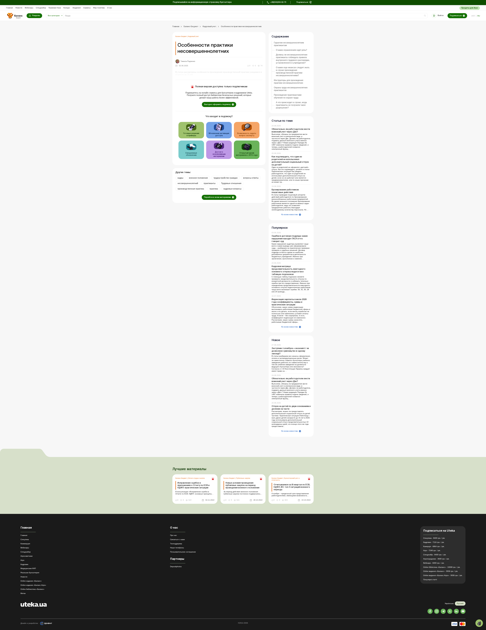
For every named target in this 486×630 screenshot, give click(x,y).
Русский (460, 603)
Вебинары (29, 8)
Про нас (173, 535)
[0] (479, 623)
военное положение (198, 178)
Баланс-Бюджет (181, 36)
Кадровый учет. (193, 36)
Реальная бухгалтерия (30, 573)
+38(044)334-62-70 (278, 2)
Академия (77, 8)
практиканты (210, 183)
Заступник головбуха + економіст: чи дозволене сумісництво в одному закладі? (290, 351)
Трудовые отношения (231, 183)
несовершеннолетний (188, 183)
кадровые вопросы (232, 189)
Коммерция (25, 544)
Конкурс (66, 8)
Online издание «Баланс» (31, 581)
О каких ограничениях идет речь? (291, 50)
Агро (22, 560)
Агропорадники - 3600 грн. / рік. (436, 559)
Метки (23, 593)
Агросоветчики (27, 556)
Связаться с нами (177, 539)
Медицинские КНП (28, 568)
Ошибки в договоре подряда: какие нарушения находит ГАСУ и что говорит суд (290, 238)
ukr (473, 16)
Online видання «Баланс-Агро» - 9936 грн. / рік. (442, 575)
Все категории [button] (54, 16)
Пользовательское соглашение (183, 552)
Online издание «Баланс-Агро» (33, 585)
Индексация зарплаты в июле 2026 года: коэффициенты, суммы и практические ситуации (289, 302)
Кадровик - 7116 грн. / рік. (433, 542)
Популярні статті (430, 580)
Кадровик (24, 564)
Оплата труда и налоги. (196, 478)
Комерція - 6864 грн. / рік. (433, 546)
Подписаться (302, 2)
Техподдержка (176, 544)
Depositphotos (176, 566)
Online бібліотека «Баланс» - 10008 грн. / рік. (441, 567)
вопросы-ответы (251, 178)
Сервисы (87, 8)
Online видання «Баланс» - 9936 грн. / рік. (440, 571)
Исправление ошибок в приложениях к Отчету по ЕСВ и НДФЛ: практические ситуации (193, 485)
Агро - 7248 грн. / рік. (432, 550)
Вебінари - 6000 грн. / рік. (433, 563)
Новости (18, 8)
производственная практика (191, 189)
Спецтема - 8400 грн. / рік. (434, 538)
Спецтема (25, 539)
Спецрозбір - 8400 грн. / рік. (434, 555)
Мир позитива (99, 8)
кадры (180, 178)
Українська (449, 603)
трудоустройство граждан (226, 178)
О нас (109, 8)
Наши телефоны (177, 548)
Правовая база (54, 8)
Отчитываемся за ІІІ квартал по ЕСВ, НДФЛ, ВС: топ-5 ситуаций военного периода (292, 487)
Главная (9, 8)
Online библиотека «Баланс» (32, 589)
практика (214, 189)
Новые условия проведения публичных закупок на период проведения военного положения (242, 485)
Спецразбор (41, 8)
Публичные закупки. (243, 478)
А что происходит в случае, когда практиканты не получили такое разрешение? (291, 105)
